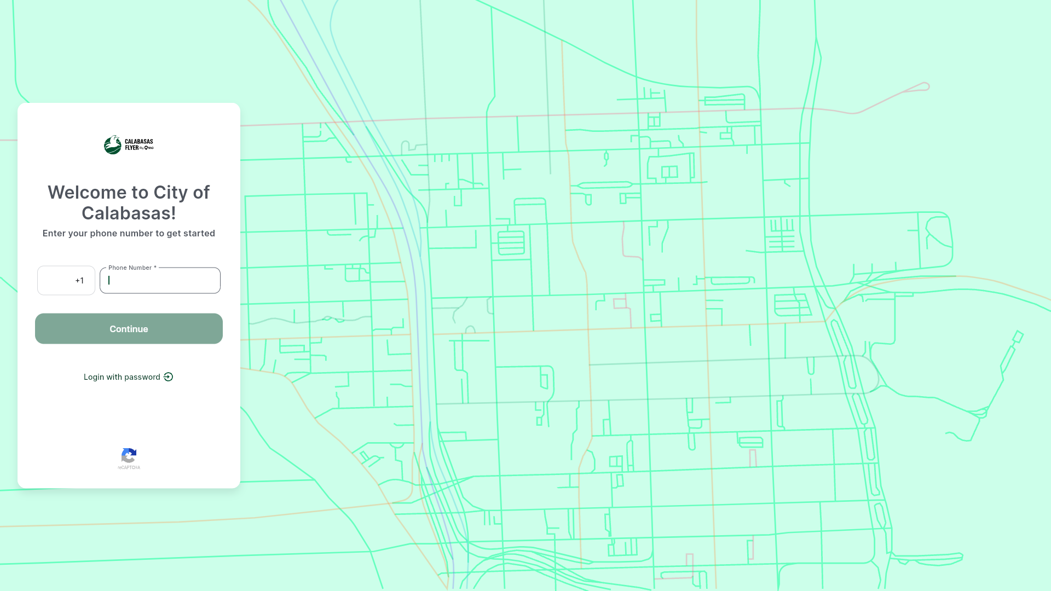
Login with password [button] (71, 366)
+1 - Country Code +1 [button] (60, 276)
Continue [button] (51, 318)
